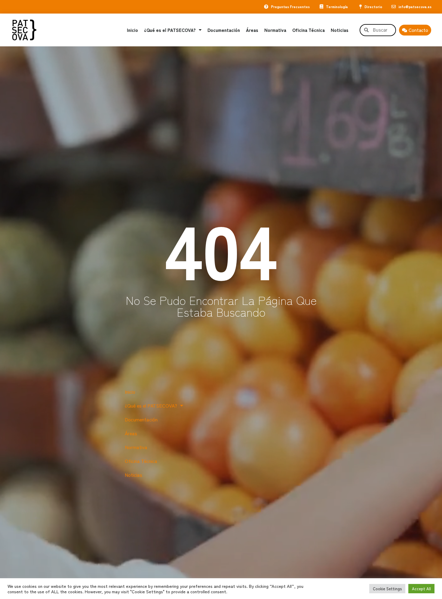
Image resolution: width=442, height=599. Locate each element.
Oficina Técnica (308, 30)
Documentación (223, 30)
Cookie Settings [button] (387, 588)
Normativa (275, 30)
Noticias (339, 30)
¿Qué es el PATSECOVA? (170, 30)
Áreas (252, 30)
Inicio (132, 30)
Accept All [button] (421, 588)
